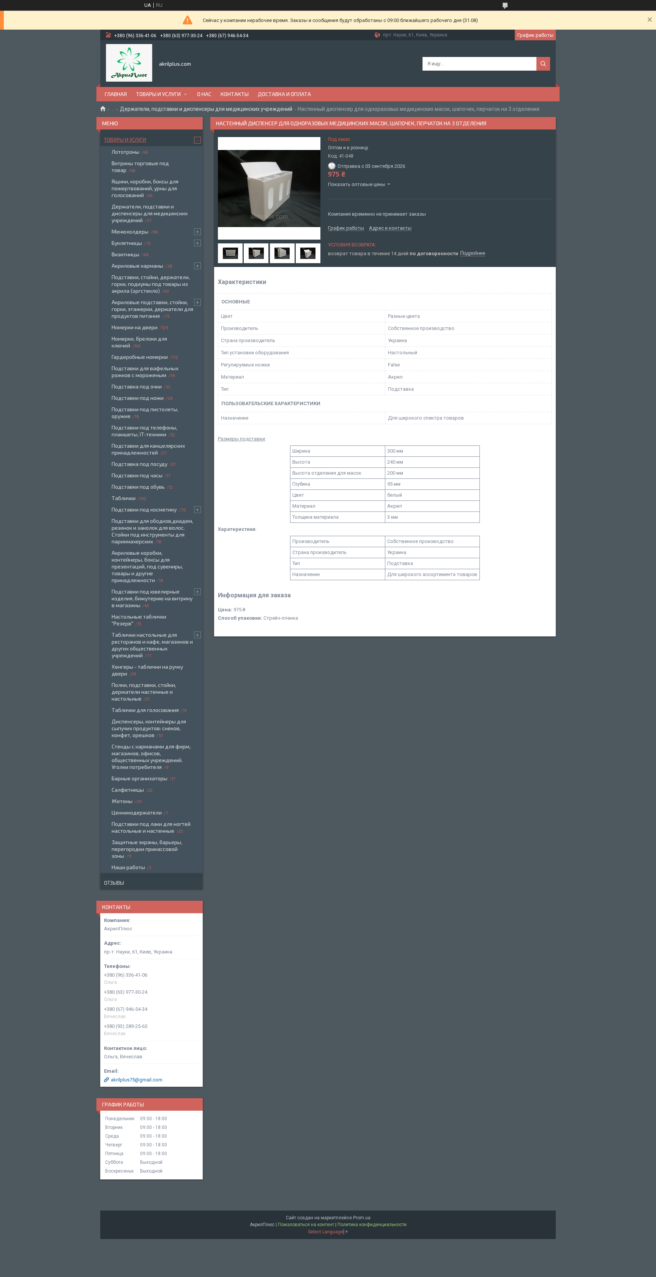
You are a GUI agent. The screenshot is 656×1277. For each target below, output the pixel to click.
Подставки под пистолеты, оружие (145, 412)
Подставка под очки (137, 386)
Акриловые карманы (137, 265)
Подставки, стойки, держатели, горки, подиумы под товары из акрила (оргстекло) (151, 284)
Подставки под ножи (138, 398)
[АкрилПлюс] (129, 63)
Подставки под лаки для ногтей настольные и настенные (151, 827)
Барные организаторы (139, 778)
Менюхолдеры (130, 231)
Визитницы (125, 254)
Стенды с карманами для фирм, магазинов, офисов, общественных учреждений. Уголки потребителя (151, 756)
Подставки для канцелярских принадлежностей (148, 449)
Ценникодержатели (137, 812)
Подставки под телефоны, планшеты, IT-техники (144, 430)
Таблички (124, 498)
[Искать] (543, 64)
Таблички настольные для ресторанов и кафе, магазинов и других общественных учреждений (152, 644)
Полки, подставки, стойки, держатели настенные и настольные (144, 692)
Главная (116, 94)
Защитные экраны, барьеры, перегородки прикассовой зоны (147, 849)
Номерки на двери (135, 327)
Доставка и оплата (284, 94)
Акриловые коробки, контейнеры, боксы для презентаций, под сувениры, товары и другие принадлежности (147, 566)
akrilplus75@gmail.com (136, 1080)
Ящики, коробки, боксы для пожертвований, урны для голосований (145, 188)
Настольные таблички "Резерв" (139, 620)
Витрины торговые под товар (140, 166)
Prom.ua (362, 1217)
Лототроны (125, 151)
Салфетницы (128, 789)
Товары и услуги (158, 94)
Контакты (235, 94)
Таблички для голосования (145, 710)
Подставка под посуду (139, 464)
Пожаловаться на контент (306, 1224)
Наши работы (128, 867)
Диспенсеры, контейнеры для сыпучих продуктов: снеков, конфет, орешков (149, 728)
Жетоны (122, 801)
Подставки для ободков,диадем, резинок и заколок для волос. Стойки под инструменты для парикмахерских (152, 531)
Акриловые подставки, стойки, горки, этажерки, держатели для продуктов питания (152, 309)
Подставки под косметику (144, 509)
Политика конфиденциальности (372, 1224)
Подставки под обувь (138, 486)
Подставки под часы (137, 475)
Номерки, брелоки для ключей (139, 342)
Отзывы (114, 883)
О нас (204, 94)
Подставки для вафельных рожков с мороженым (145, 371)
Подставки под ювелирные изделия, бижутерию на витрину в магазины (152, 598)
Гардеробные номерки (140, 357)
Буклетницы (127, 243)
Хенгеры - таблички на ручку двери (147, 670)
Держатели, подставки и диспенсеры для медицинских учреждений (206, 109)
